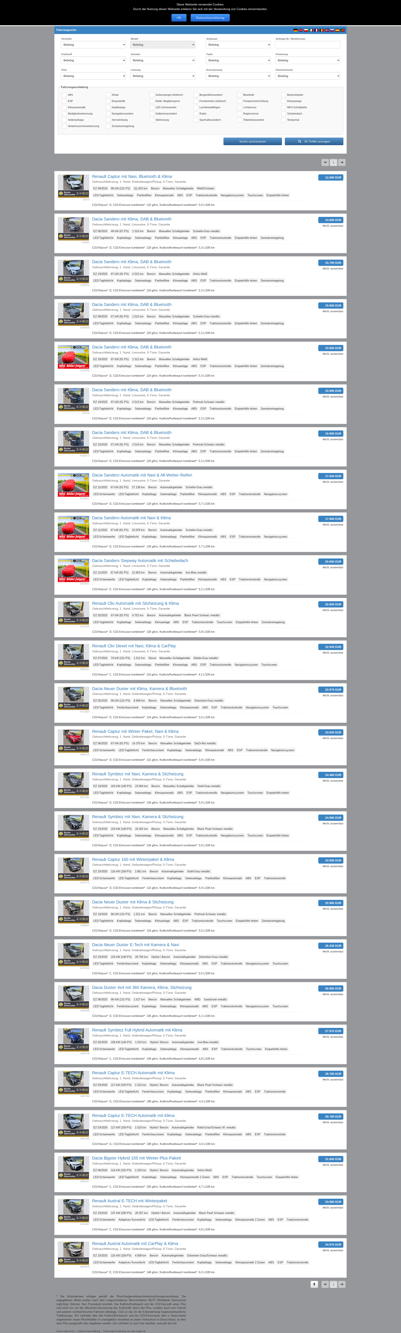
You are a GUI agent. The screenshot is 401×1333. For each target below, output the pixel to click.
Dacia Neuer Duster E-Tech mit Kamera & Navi (135, 944)
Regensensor (250, 113)
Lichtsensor (249, 107)
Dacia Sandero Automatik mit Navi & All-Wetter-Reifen (142, 475)
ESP (70, 101)
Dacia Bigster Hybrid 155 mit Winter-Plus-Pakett (136, 1158)
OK (179, 17)
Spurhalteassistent (209, 119)
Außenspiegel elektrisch (168, 94)
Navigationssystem (121, 113)
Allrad (114, 94)
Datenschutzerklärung (210, 17)
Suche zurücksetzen (252, 141)
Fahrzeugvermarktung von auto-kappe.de (124, 1331)
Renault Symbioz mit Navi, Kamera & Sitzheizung (137, 774)
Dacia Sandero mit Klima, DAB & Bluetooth (131, 219)
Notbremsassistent (165, 113)
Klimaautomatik (76, 107)
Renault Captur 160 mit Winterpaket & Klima (133, 859)
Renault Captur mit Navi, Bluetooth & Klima (132, 176)
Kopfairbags (118, 107)
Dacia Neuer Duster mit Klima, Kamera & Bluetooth (139, 688)
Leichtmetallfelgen (209, 107)
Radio (202, 113)
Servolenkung (119, 119)
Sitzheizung (161, 119)
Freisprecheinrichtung (255, 101)
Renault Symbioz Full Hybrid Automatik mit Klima (137, 1030)
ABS (70, 94)
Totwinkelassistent (253, 119)
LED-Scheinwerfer (165, 107)
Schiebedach (294, 113)
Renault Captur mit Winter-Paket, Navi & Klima (135, 731)
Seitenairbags (75, 119)
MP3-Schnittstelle (296, 107)
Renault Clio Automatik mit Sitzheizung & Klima (135, 603)
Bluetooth (248, 94)
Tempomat (292, 119)
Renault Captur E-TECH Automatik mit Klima (133, 1072)
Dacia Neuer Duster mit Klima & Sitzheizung (133, 902)
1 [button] (333, 162)
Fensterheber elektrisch (212, 101)
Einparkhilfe (117, 101)
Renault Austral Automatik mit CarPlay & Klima (135, 1243)
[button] (325, 162)
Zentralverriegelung (122, 126)
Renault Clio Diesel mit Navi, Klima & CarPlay (134, 646)
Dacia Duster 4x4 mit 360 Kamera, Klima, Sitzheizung (142, 987)
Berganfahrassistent (210, 94)
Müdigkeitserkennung (80, 113)
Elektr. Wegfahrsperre (167, 101)
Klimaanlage (294, 101)
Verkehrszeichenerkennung (83, 126)
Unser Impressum (65, 1331)
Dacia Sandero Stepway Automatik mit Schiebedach (140, 560)
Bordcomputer (294, 94)
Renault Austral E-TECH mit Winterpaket (129, 1200)
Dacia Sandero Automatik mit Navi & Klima (131, 518)
